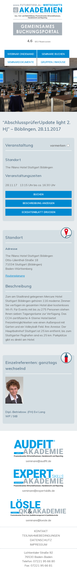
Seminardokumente (21, 62)
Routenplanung (15, 275)
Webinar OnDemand (20, 54)
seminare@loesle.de (38, 520)
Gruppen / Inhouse (53, 62)
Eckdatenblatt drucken (38, 212)
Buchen (38, 194)
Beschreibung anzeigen (38, 203)
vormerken (58, 145)
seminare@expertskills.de (38, 490)
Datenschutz (41, 540)
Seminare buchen (53, 54)
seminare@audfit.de (38, 461)
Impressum (38, 544)
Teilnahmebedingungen (41, 535)
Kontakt (41, 531)
